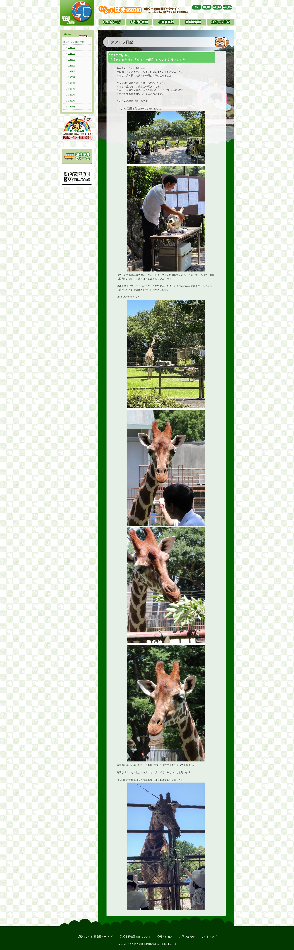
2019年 (71, 83)
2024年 (71, 53)
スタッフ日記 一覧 (75, 41)
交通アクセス (165, 936)
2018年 (71, 89)
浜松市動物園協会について (135, 936)
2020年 (71, 77)
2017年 (71, 95)
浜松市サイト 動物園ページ (93, 936)
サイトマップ (209, 936)
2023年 (71, 59)
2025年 (71, 47)
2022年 (71, 65)
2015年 (71, 106)
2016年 (71, 101)
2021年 (71, 71)
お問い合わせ (187, 936)
